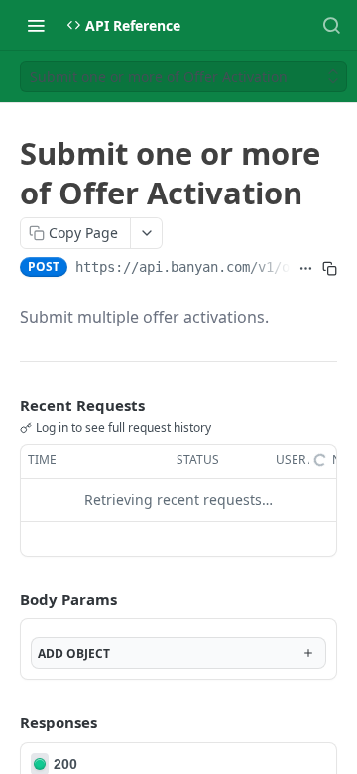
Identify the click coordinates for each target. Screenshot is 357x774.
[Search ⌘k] (331, 25)
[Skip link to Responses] (6, 723)
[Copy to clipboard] (329, 269)
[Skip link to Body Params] (6, 599)
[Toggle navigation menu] (36, 25)
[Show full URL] (305, 269)
